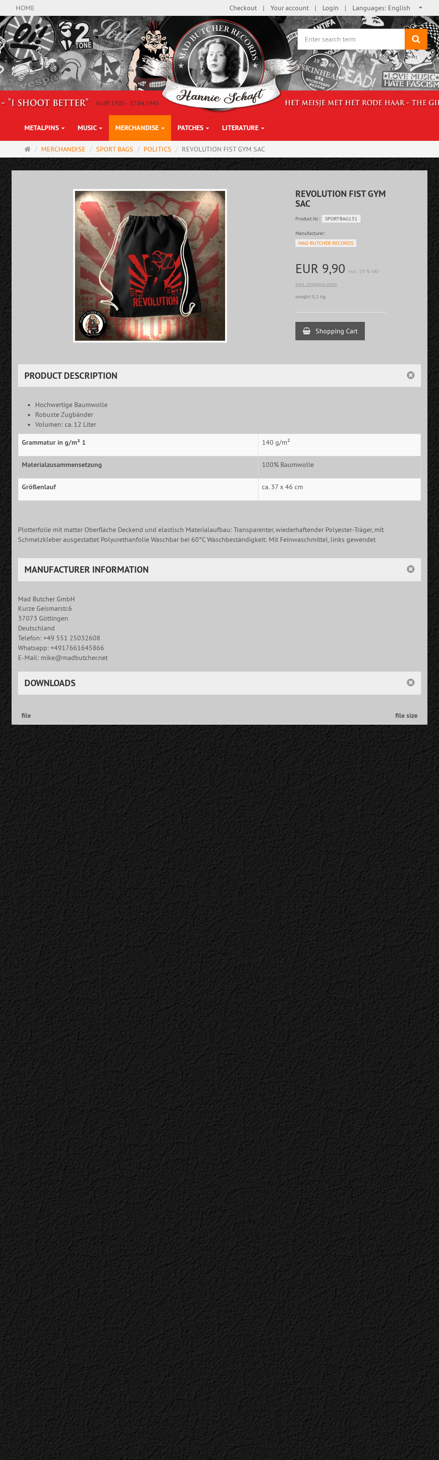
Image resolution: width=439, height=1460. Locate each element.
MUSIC (88, 127)
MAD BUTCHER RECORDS (325, 243)
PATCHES (191, 127)
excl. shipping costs (316, 284)
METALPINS (42, 127)
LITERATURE (241, 127)
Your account (290, 7)
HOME (25, 7)
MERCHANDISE (137, 127)
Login (330, 7)
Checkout (243, 7)
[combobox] (387, 8)
